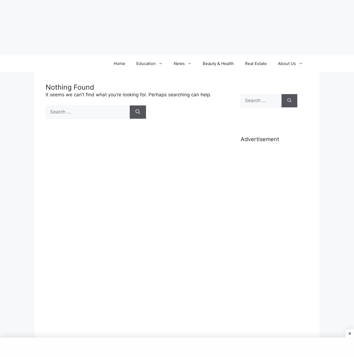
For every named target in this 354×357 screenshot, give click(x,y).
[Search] (138, 112)
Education (146, 63)
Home (119, 63)
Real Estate (256, 63)
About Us (287, 63)
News (179, 63)
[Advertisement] (269, 235)
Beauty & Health (218, 63)
